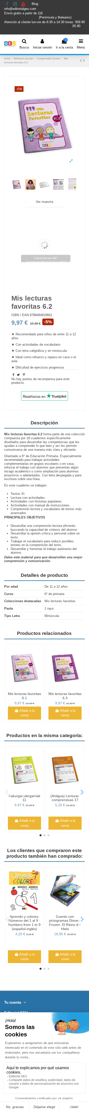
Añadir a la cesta (27, 713)
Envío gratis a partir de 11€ (23, 13)
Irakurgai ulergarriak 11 (24, 798)
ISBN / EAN (20, 315)
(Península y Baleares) (55, 17)
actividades (36, 498)
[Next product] (84, 60)
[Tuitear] (18, 375)
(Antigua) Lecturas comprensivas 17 (64, 798)
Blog (35, 4)
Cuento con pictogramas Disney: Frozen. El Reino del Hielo (65, 923)
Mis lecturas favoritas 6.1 (24, 696)
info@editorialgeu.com (20, 9)
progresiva (56, 367)
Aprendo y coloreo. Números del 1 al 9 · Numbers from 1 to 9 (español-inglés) (24, 923)
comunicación (39, 561)
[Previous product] (81, 60)
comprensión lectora (47, 526)
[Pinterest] (24, 375)
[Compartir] (13, 375)
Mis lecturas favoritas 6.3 (65, 696)
